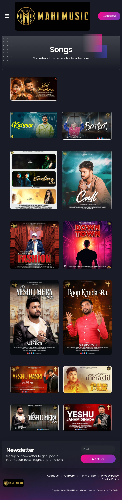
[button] (7, 16)
